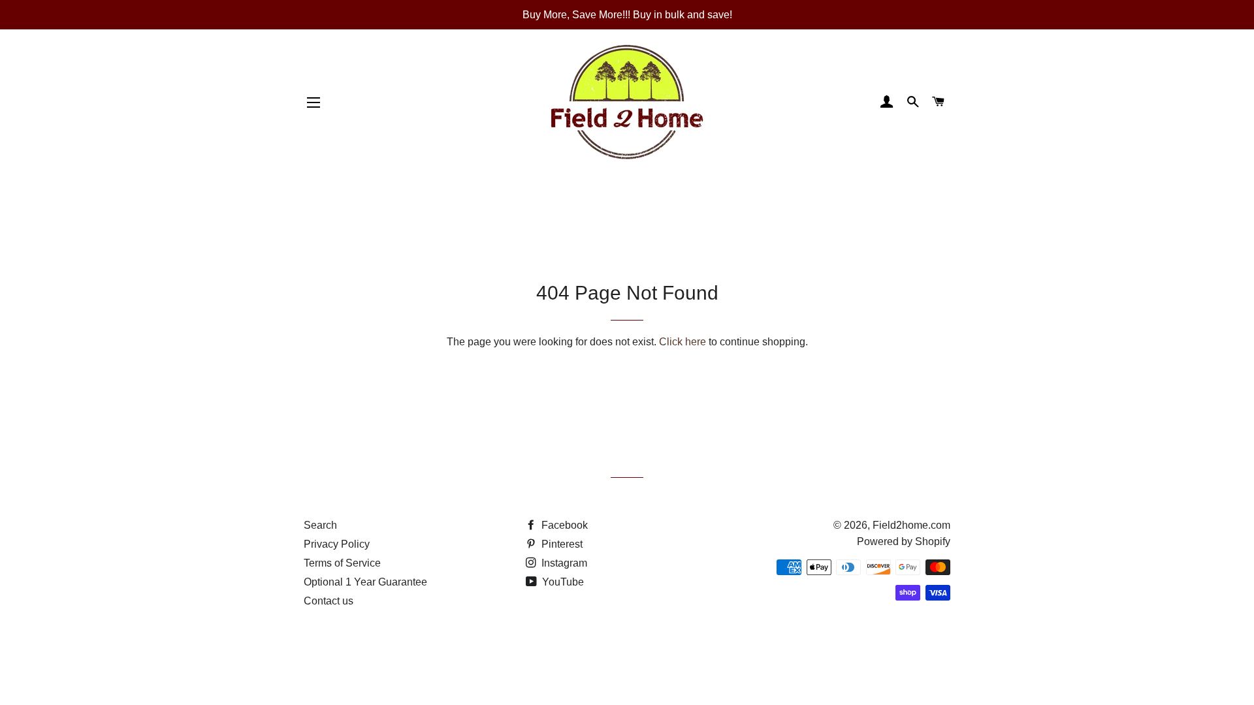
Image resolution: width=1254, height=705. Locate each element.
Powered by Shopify (903, 541)
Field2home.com (911, 525)
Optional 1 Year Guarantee (365, 582)
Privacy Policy (337, 544)
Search (320, 525)
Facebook (563, 525)
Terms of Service (342, 563)
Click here (682, 341)
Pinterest (561, 544)
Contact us (328, 600)
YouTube (561, 582)
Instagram (563, 563)
